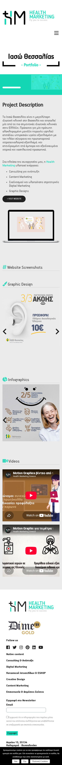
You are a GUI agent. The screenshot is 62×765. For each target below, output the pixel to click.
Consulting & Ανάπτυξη (19, 660)
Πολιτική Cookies (40, 761)
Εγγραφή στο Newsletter (21, 700)
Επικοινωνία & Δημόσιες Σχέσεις (25, 692)
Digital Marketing (16, 666)
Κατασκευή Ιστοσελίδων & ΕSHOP (26, 673)
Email (9, 704)
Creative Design (15, 679)
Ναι (15, 761)
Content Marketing (17, 685)
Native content (15, 654)
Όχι (24, 761)
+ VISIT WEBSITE (14, 199)
